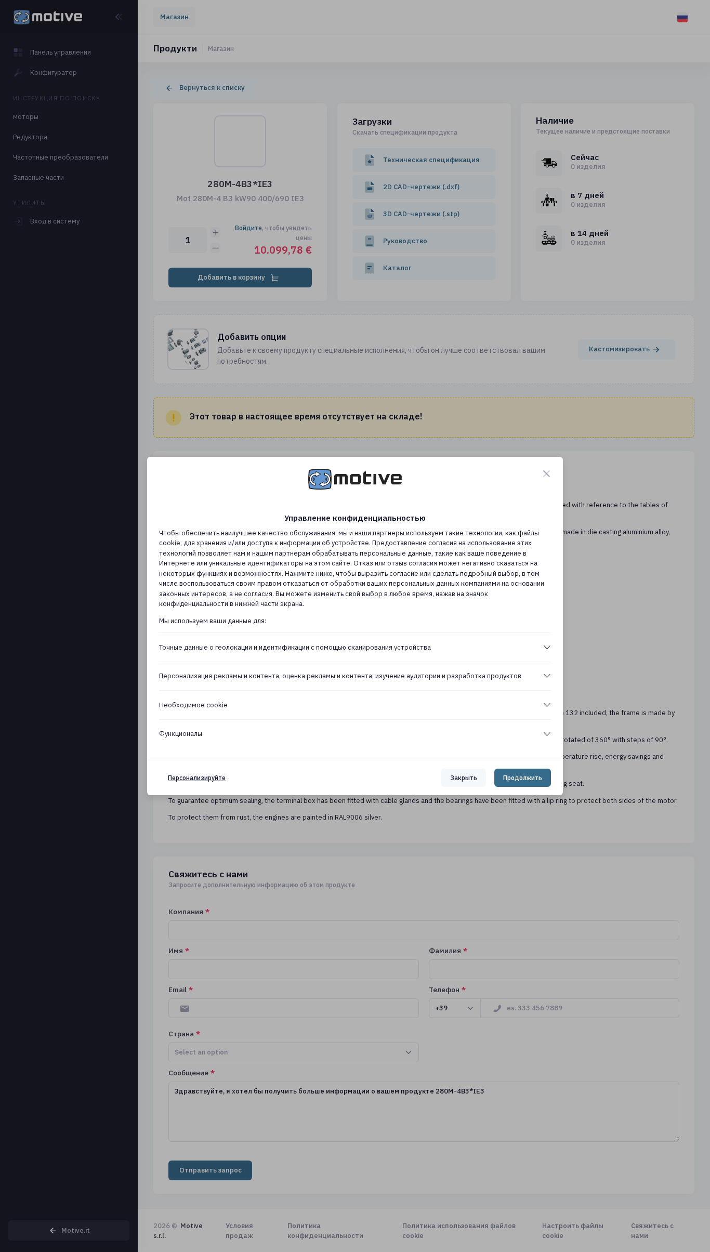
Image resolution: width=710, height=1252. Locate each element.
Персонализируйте (197, 778)
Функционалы (180, 733)
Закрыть (463, 778)
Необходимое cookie (193, 705)
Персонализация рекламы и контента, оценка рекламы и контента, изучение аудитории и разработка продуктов (340, 675)
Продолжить (522, 778)
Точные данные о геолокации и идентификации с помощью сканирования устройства (295, 647)
